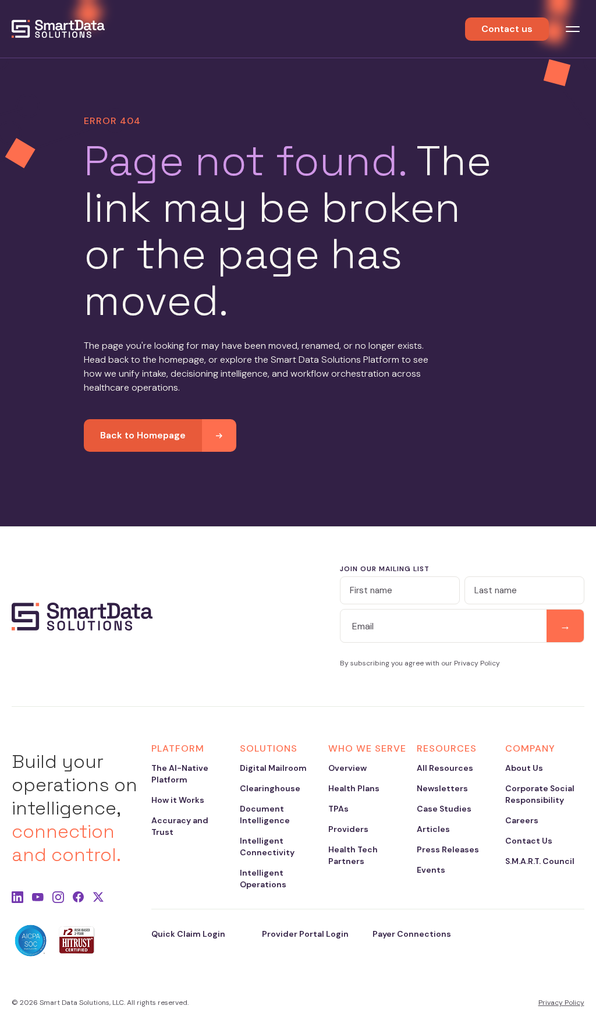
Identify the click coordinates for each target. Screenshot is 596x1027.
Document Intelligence (265, 814)
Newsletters (442, 788)
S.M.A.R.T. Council (539, 861)
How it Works (177, 800)
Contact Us (528, 840)
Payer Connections (411, 934)
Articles (433, 829)
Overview (347, 768)
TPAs (338, 808)
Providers (348, 829)
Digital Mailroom (273, 768)
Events (431, 870)
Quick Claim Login (188, 934)
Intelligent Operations (263, 878)
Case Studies (444, 808)
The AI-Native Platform (179, 774)
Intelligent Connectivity (267, 846)
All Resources (445, 768)
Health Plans (353, 788)
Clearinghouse (270, 788)
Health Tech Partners (353, 855)
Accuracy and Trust (179, 826)
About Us (524, 768)
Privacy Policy (561, 1002)
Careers (521, 820)
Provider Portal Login (305, 934)
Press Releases (448, 849)
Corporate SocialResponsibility (539, 794)
